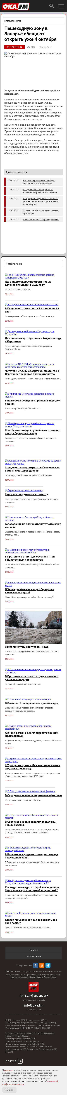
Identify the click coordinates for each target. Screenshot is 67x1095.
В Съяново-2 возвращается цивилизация (31, 703)
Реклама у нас (33, 956)
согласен (8, 1069)
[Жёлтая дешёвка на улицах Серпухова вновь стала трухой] (33, 585)
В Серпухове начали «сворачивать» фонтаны (33, 795)
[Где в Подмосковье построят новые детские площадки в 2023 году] (33, 277)
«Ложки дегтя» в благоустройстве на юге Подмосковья (31, 734)
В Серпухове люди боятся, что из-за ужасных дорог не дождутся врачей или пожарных (40, 201)
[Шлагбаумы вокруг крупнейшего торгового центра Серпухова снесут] (33, 426)
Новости (33, 949)
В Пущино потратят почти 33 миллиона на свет (32, 310)
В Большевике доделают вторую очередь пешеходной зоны (31, 856)
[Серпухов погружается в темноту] (24, 490)
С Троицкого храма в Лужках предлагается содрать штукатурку (32, 767)
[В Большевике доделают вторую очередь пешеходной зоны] (33, 850)
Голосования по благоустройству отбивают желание (33, 525)
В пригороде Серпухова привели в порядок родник (32, 402)
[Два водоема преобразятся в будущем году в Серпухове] (33, 334)
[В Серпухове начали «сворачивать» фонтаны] (30, 791)
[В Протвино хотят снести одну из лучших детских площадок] (33, 672)
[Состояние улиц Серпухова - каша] (33, 642)
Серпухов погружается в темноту (26, 494)
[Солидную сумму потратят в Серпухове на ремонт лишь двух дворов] (33, 463)
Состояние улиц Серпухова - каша (26, 646)
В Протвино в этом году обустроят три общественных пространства (30, 558)
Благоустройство (12, 20)
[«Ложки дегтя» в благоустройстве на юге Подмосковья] (33, 728)
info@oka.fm (33, 1005)
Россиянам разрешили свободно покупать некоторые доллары (39, 181)
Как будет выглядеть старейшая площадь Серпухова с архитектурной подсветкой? (32, 889)
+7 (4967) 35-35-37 (33, 996)
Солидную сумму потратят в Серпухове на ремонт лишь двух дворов (32, 469)
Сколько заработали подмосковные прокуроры (40, 211)
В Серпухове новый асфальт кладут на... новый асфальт (30, 823)
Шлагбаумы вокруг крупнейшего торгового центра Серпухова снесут (32, 432)
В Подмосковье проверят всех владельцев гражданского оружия (40, 190)
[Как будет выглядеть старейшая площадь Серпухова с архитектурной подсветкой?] (33, 883)
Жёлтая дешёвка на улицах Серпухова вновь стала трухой (29, 591)
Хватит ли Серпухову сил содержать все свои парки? (31, 921)
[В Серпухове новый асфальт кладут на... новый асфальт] (33, 817)
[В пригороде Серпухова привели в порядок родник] (33, 396)
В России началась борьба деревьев (41, 219)
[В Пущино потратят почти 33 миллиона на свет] (31, 304)
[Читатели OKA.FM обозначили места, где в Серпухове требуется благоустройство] (33, 367)
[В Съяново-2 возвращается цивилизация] (28, 699)
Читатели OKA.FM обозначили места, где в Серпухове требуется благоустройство (32, 372)
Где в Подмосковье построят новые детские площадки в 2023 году (28, 283)
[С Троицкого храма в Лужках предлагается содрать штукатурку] (33, 761)
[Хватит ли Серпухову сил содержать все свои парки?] (33, 915)
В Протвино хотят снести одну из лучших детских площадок (31, 678)
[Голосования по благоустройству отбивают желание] (33, 520)
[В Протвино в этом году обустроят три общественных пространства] (33, 552)
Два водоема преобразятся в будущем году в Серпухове (33, 340)
